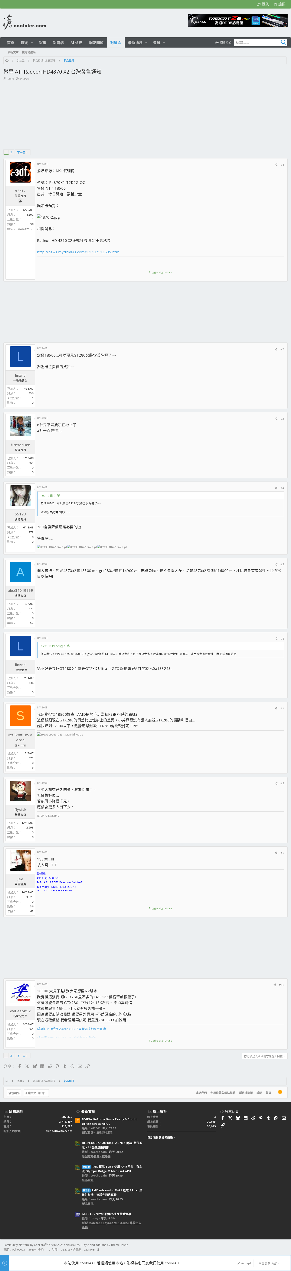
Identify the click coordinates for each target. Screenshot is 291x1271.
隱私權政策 (246, 1093)
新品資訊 (88, 1180)
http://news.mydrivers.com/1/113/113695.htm (78, 252)
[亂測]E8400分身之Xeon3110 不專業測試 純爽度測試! (71, 1029)
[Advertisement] (145, 113)
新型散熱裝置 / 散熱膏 (96, 1156)
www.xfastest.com (30, 229)
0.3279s (66, 1249)
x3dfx (10, 79)
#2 (282, 349)
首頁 (268, 1093)
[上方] (275, 1093)
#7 (282, 708)
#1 (282, 165)
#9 (282, 853)
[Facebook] (286, 1247)
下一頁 (21, 152)
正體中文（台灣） (36, 1093)
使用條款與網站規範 (222, 1093)
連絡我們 (201, 1093)
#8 (282, 783)
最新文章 (88, 1111)
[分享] (276, 165)
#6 (282, 638)
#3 (282, 419)
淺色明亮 (14, 1093)
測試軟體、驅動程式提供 (98, 1133)
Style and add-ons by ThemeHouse (105, 1245)
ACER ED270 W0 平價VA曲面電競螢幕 (106, 1214)
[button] (32, 42)
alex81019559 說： (53, 646)
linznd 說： (48, 495)
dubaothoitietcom (59, 1131)
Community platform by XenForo (41, 1245)
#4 (282, 488)
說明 (259, 1093)
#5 (282, 564)
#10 (281, 985)
